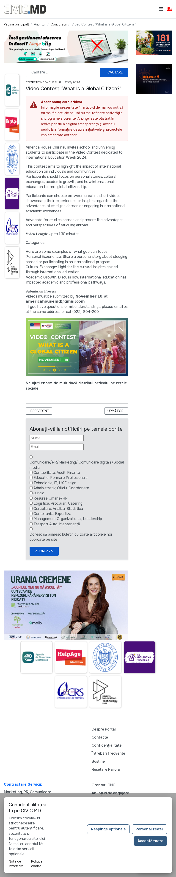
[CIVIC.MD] (25, 8)
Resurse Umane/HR (50, 498)
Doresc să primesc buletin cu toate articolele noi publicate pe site (71, 537)
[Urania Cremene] (66, 604)
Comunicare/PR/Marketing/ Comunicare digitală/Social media (77, 465)
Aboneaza (44, 551)
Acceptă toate (150, 840)
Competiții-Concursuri (43, 82)
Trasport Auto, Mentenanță (56, 524)
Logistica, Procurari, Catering (57, 503)
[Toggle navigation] (161, 9)
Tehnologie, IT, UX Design (54, 483)
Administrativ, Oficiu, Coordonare (61, 488)
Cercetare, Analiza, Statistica (58, 508)
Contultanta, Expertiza (52, 513)
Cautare (115, 72)
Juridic (38, 493)
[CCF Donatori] (154, 42)
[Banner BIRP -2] (66, 46)
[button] (169, 9)
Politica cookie (36, 863)
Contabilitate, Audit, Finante (56, 472)
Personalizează (149, 829)
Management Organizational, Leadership (67, 518)
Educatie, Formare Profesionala (60, 477)
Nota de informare (16, 863)
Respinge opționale (108, 829)
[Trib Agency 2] (154, 78)
